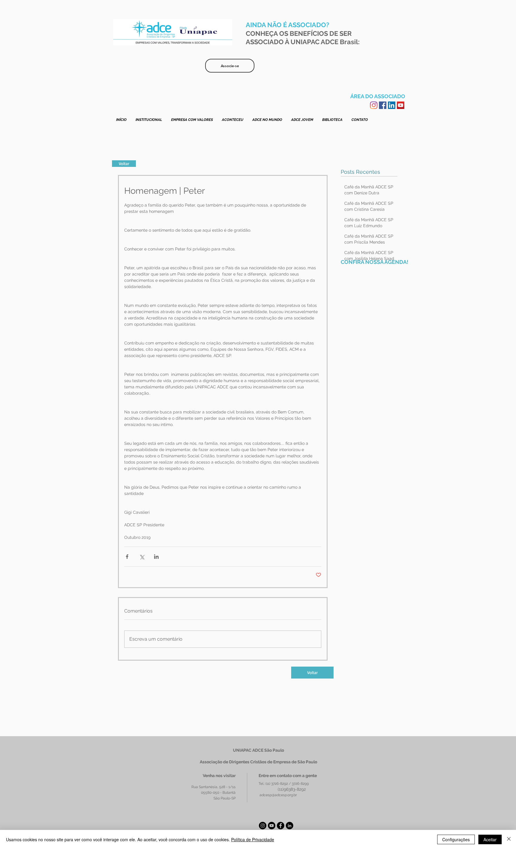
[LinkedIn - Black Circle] (289, 825)
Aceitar (490, 839)
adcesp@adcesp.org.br (278, 795)
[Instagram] (373, 105)
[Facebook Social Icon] (382, 105)
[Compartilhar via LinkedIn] (156, 556)
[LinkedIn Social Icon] (391, 105)
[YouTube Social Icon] (400, 105)
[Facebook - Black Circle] (280, 825)
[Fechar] (508, 839)
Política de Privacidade (252, 839)
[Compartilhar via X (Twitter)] (142, 556)
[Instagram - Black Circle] (262, 825)
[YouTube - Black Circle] (271, 825)
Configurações (456, 839)
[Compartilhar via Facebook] (127, 556)
